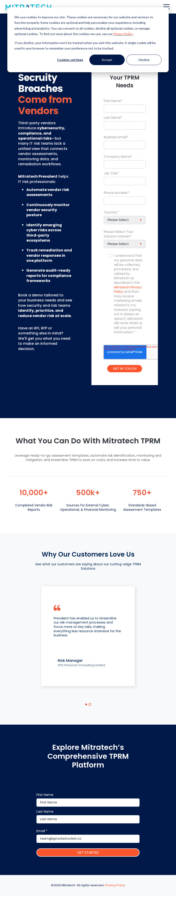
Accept (107, 60)
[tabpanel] (88, 636)
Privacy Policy (123, 34)
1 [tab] (86, 704)
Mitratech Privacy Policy (128, 289)
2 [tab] (90, 704)
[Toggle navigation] (166, 7)
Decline (144, 60)
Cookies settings (70, 60)
